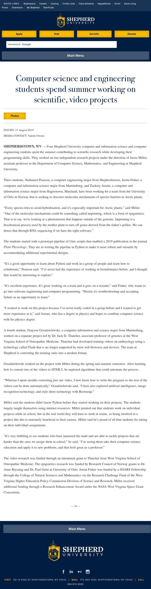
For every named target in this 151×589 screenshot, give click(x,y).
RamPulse (48, 7)
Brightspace (29, 3)
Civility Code (68, 3)
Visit (56, 33)
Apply (19, 33)
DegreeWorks (104, 3)
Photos (15, 115)
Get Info (94, 33)
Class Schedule (86, 3)
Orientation (17, 7)
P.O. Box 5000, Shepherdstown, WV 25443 (106, 580)
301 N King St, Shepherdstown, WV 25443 (39, 580)
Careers (43, 3)
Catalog (55, 3)
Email (117, 3)
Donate (132, 33)
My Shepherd (33, 7)
